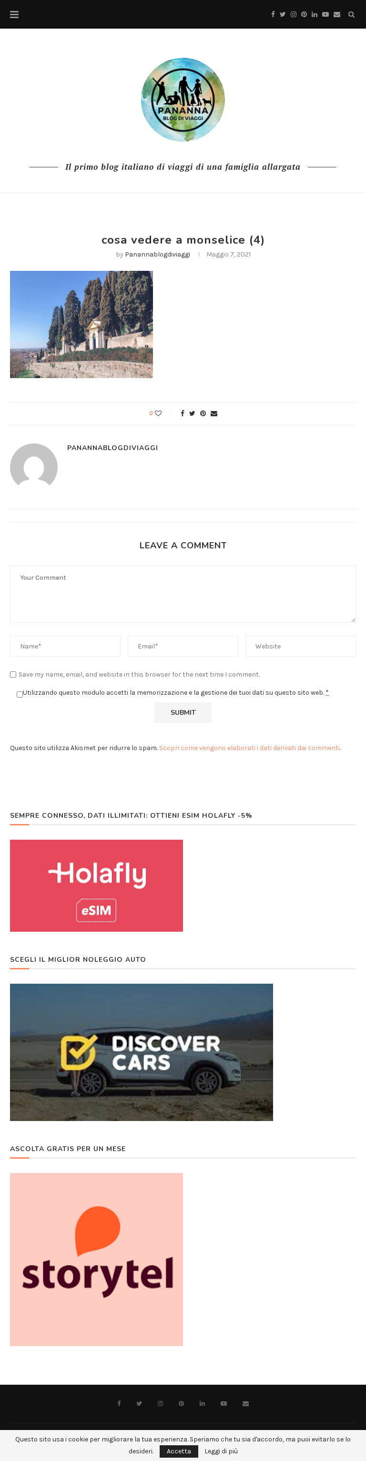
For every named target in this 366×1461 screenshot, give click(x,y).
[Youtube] (325, 14)
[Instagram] (293, 14)
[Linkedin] (314, 14)
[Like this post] (164, 414)
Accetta (179, 1451)
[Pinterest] (304, 14)
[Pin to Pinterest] (203, 414)
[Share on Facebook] (182, 414)
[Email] (337, 14)
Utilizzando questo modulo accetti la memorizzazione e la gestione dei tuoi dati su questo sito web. (176, 693)
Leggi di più (221, 1451)
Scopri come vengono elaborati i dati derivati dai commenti (249, 748)
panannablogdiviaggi (157, 254)
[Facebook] (273, 14)
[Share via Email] (214, 414)
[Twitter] (283, 14)
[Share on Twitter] (192, 414)
